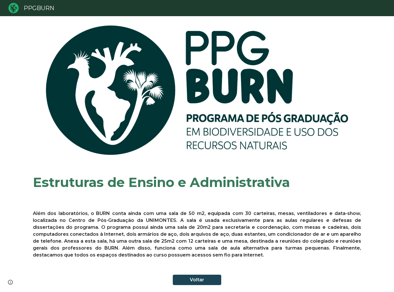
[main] (197, 182)
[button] (10, 282)
